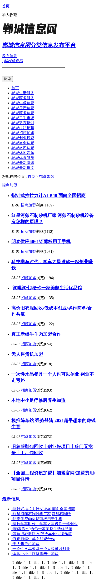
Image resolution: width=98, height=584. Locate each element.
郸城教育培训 (22, 123)
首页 (6, 6)
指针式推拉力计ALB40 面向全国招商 (48, 195)
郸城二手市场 (22, 118)
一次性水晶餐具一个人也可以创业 (40, 549)
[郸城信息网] (31, 34)
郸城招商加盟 (22, 133)
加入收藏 (9, 15)
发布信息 (9, 56)
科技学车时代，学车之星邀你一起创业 (44, 524)
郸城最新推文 (22, 168)
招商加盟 (46, 176)
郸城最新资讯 (22, 163)
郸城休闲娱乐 (22, 153)
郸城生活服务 (22, 93)
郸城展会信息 (22, 143)
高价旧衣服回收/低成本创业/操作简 (41, 534)
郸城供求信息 (22, 103)
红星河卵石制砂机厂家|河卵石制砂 (41, 514)
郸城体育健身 (22, 158)
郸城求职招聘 (22, 128)
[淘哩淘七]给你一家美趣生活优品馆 (46, 287)
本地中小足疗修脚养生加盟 (38, 400)
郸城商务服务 (22, 98)
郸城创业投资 (22, 138)
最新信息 (11, 498)
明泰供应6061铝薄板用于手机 (41, 241)
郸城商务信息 (22, 113)
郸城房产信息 (22, 108)
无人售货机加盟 (27, 354)
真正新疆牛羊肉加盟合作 (36, 334)
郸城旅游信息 (22, 148)
